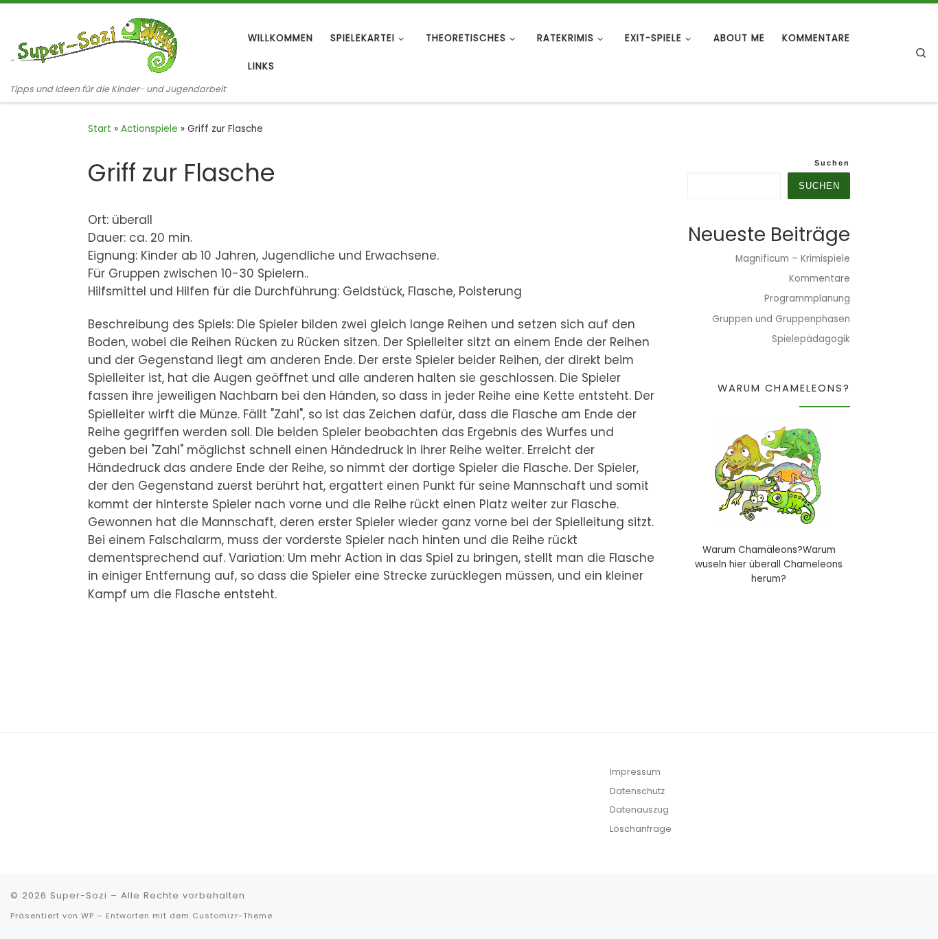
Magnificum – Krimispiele (792, 258)
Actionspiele (149, 128)
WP (87, 915)
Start (99, 128)
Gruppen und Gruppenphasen (781, 319)
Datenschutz (637, 791)
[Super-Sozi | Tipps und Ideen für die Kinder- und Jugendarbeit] (96, 43)
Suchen (832, 163)
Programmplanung (807, 298)
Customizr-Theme (232, 915)
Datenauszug (639, 809)
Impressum (635, 772)
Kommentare (819, 278)
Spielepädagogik (811, 339)
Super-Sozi (78, 895)
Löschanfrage (641, 829)
